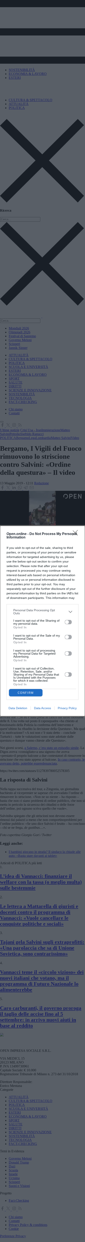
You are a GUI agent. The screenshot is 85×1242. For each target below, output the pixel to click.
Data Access (42, 708)
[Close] (76, 534)
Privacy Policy (67, 708)
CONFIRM (26, 692)
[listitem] (42, 612)
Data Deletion (17, 708)
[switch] (68, 622)
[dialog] (42, 621)
